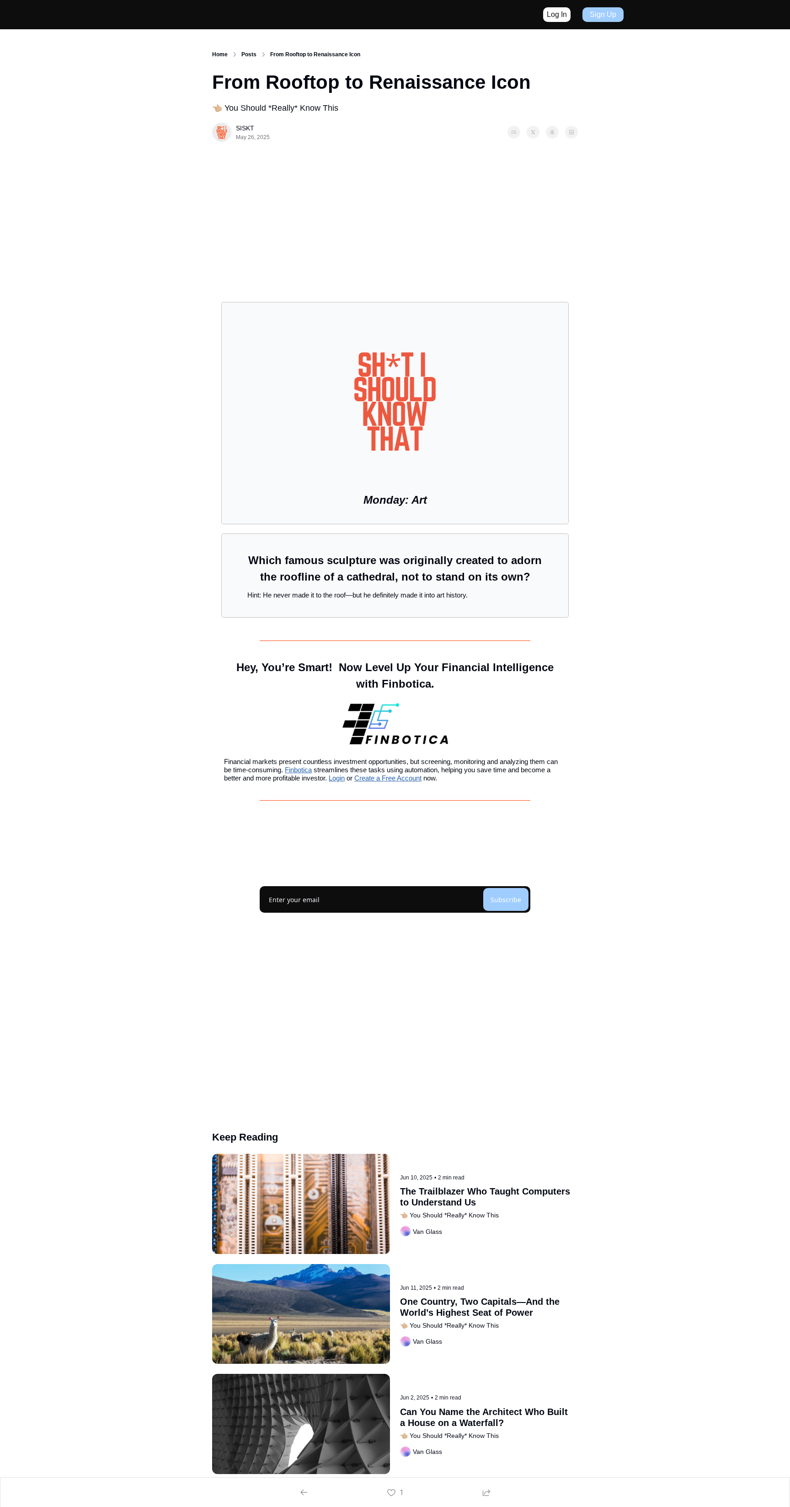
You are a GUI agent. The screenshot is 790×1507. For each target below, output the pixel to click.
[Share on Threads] (552, 132)
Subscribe (506, 899)
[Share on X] (533, 132)
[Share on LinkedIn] (571, 132)
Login (337, 778)
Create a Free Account (388, 778)
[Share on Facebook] (513, 132)
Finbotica (298, 770)
